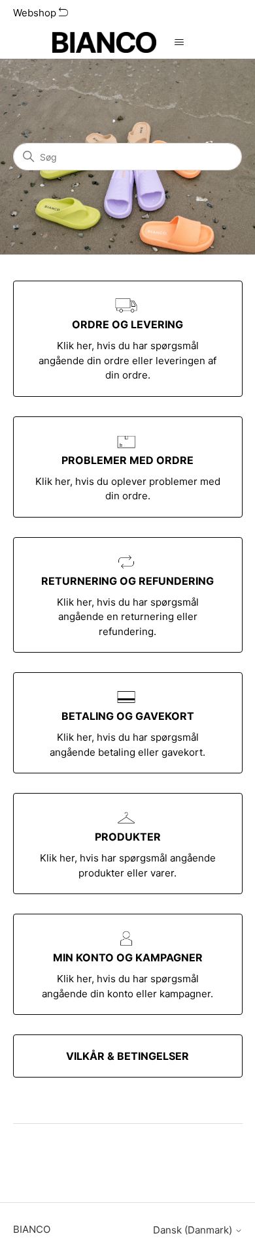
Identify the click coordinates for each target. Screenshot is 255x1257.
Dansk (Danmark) (194, 1229)
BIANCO (31, 1229)
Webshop (36, 13)
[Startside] (104, 42)
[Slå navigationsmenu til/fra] (179, 42)
